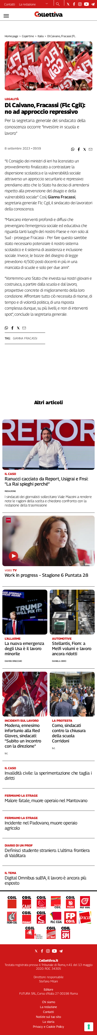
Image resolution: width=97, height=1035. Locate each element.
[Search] (58, 4)
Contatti (9, 4)
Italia (41, 36)
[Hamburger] (6, 16)
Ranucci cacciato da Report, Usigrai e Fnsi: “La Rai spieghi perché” (46, 481)
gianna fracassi (25, 338)
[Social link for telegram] (93, 4)
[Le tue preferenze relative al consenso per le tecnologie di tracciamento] (88, 1026)
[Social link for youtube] (86, 4)
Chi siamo (48, 1002)
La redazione (27, 4)
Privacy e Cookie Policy (48, 1026)
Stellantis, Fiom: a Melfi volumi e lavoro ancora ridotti (71, 648)
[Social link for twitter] (68, 4)
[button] (73, 149)
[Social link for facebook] (74, 4)
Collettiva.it (48, 960)
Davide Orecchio (13, 661)
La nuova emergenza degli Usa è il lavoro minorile (24, 648)
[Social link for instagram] (80, 4)
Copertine (28, 36)
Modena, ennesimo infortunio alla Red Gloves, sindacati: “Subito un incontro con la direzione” (23, 736)
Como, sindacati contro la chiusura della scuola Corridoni (68, 733)
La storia (48, 1021)
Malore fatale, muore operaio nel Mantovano (46, 800)
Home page (11, 36)
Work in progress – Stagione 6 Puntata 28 (46, 575)
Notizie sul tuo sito (48, 1017)
